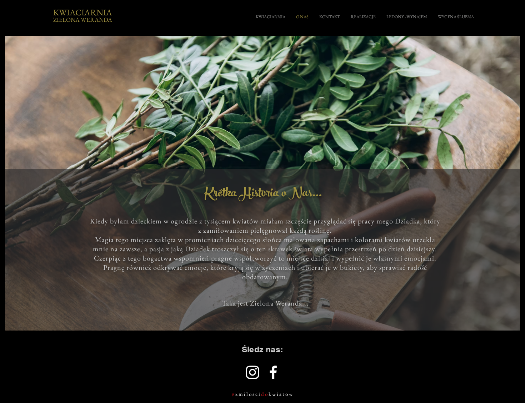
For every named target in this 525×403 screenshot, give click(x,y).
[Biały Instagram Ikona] (252, 372)
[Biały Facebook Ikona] (273, 372)
